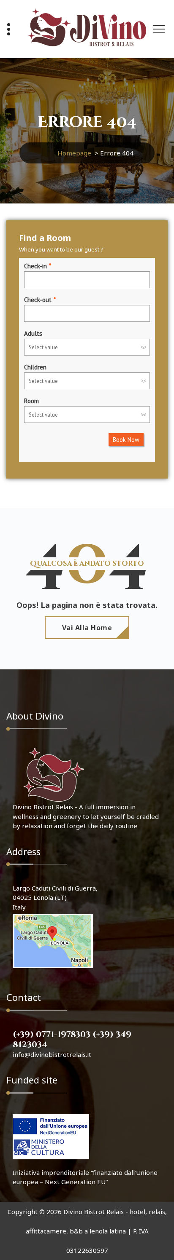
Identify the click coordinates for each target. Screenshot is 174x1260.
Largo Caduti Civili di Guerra (54, 888)
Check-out (38, 300)
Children (35, 367)
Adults (33, 333)
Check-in (35, 266)
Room (31, 401)
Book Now (126, 440)
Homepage (74, 153)
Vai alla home (87, 627)
